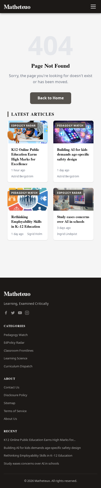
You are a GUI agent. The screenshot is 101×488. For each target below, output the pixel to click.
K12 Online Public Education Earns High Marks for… (39, 440)
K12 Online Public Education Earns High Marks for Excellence (25, 157)
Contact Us (11, 387)
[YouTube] (20, 313)
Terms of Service (15, 411)
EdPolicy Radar (14, 342)
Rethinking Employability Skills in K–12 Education (26, 221)
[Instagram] (27, 313)
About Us (10, 419)
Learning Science (15, 358)
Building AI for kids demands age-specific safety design (73, 154)
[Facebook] (6, 313)
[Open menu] (93, 6)
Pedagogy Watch (16, 335)
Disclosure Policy (15, 395)
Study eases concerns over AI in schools (73, 219)
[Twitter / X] (13, 313)
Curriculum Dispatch (18, 366)
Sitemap (9, 403)
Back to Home (51, 98)
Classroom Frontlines (18, 350)
